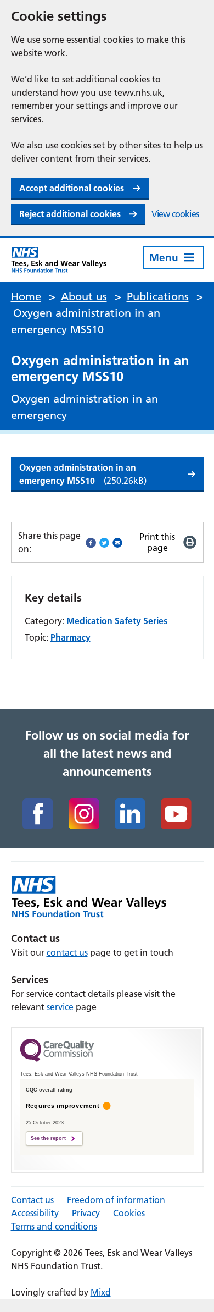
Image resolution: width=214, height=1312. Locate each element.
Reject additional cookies (70, 213)
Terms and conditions (54, 1226)
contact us (67, 952)
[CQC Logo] (57, 1059)
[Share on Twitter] (104, 542)
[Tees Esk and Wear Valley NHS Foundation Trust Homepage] (59, 259)
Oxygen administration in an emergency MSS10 (83, 474)
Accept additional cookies (71, 188)
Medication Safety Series (116, 620)
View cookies (175, 213)
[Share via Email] (117, 542)
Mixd (101, 1292)
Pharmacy (70, 637)
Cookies (129, 1213)
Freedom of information (116, 1199)
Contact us (32, 1199)
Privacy (86, 1213)
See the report (48, 1138)
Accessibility (35, 1213)
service (60, 1006)
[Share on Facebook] (90, 542)
